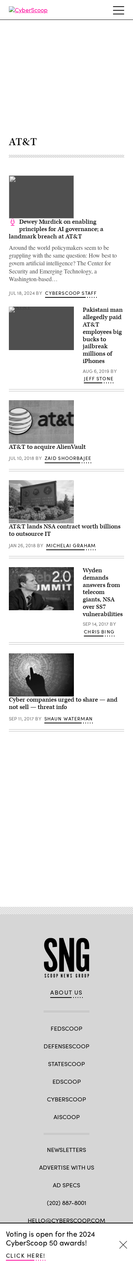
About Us (66, 992)
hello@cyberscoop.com (66, 1220)
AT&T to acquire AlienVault (47, 447)
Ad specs (66, 1185)
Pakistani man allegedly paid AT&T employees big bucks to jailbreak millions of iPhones (103, 335)
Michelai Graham (71, 545)
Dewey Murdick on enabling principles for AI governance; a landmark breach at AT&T (56, 229)
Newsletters (66, 1149)
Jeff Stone (98, 378)
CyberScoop (66, 1099)
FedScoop (66, 1028)
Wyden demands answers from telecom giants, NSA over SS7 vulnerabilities (103, 592)
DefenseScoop (66, 1046)
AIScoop (67, 1117)
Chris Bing (99, 631)
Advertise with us (66, 1167)
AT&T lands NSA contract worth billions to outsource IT (64, 530)
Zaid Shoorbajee (68, 458)
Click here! (25, 1255)
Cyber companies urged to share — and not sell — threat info (63, 703)
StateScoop (66, 1064)
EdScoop (66, 1081)
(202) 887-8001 (66, 1202)
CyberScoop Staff (71, 293)
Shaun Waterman (68, 718)
